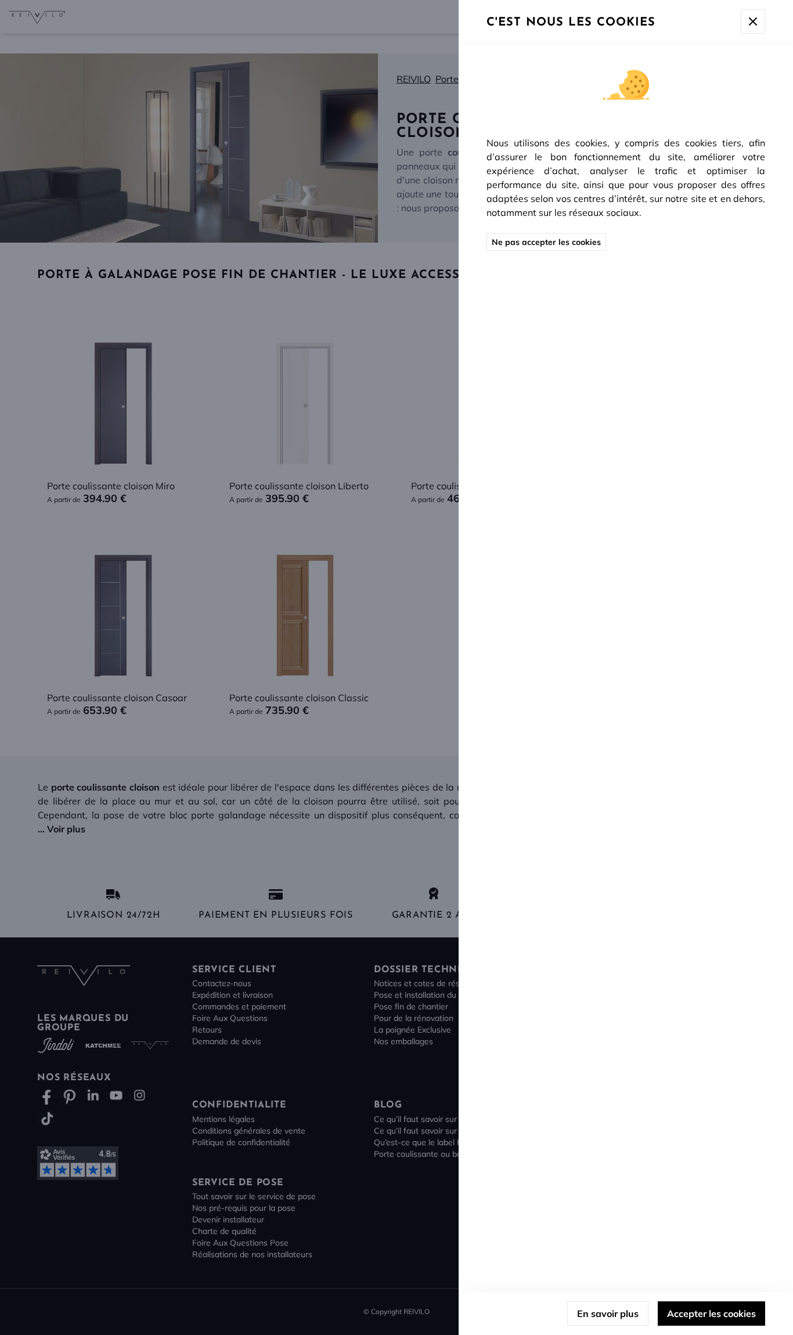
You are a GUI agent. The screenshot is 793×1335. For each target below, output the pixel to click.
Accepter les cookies (711, 1313)
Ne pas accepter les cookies (546, 242)
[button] (396, 667)
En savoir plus (608, 1313)
